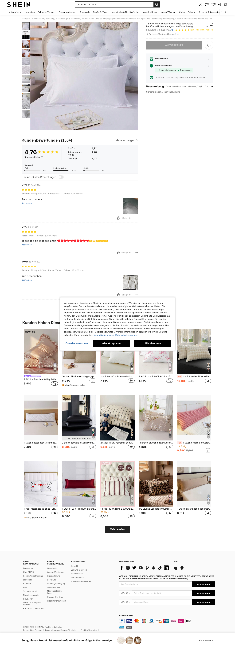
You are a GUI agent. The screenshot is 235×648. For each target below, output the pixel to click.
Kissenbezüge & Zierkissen (68, 19)
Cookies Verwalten (89, 630)
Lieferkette (27, 580)
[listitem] (40, 359)
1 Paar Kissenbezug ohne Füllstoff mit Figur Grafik (41, 509)
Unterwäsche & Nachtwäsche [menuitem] (124, 12)
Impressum (28, 568)
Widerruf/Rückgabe (55, 572)
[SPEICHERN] (209, 45)
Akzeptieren (126, 616)
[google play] (182, 569)
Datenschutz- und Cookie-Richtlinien (61, 630)
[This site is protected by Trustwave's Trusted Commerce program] (121, 627)
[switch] (61, 177)
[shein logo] (18, 4)
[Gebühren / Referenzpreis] (147, 34)
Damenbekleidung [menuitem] (67, 12)
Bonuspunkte (77, 574)
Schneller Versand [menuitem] (46, 12)
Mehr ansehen (117, 529)
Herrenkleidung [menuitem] (149, 12)
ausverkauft (174, 45)
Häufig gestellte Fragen (81, 581)
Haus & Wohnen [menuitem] (168, 12)
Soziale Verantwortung (33, 576)
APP (175, 562)
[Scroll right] (226, 12)
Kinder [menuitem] (182, 12)
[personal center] (201, 4)
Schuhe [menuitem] (191, 12)
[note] (74, 385)
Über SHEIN (28, 572)
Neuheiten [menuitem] (30, 12)
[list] (144, 567)
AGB (25, 587)
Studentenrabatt (30, 591)
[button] (220, 4)
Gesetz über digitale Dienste (32, 603)
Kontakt (74, 566)
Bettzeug (50, 19)
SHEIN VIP (28, 599)
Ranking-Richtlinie (55, 597)
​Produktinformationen (56, 601)
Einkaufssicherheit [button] (163, 66)
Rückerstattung (53, 576)
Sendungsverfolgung (56, 584)
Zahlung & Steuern (79, 570)
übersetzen (27, 203)
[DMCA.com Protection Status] (129, 627)
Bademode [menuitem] (84, 12)
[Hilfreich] (118, 218)
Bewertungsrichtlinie (32, 157)
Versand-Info (52, 568)
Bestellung (51, 580)
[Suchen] (156, 4)
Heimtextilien (38, 19)
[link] (207, 4)
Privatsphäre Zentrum (32, 630)
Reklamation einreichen (33, 608)
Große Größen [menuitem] (100, 12)
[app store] (175, 569)
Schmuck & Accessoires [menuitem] (210, 12)
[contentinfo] (167, 621)
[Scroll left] (222, 12)
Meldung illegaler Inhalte (54, 592)
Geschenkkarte (77, 577)
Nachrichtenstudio (31, 595)
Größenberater (53, 587)
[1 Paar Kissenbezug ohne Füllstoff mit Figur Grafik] (41, 484)
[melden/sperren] (136, 218)
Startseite (26, 19)
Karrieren (27, 584)
